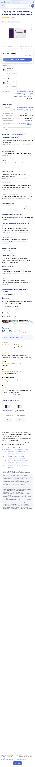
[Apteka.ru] (5, 2)
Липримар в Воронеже (8, 453)
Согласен (17, 763)
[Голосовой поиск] (29, 5)
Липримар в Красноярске (8, 462)
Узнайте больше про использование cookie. (14, 759)
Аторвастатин (29, 120)
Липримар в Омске (19, 453)
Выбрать (8, 420)
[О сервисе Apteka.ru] (33, 2)
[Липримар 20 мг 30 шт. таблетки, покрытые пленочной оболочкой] (9, 84)
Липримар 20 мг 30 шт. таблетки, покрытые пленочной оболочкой (20, 411)
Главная (3, 469)
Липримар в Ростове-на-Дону (9, 456)
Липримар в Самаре (18, 464)
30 (32, 129)
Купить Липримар (6, 449)
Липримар (20, 471)
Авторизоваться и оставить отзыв (13, 337)
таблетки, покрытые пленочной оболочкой (24, 123)
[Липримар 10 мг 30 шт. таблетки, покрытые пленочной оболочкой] (10, 71)
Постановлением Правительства (11, 492)
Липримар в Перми (21, 462)
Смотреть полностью (17, 134)
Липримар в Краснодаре (8, 451)
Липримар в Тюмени (7, 458)
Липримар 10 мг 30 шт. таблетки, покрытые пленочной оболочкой (7, 411)
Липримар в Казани (7, 464)
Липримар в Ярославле (8, 467)
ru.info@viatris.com (10, 313)
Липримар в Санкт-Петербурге (20, 449)
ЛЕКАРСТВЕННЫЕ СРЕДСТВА (12, 469)
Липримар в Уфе (22, 456)
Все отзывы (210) (17, 394)
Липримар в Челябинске (8, 465)
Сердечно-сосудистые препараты (9, 471)
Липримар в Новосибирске (22, 451)
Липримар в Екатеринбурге (9, 460)
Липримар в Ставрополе (21, 465)
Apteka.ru (22, 475)
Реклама (30, 320)
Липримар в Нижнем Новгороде (10, 455)
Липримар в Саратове (22, 460)
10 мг (31, 127)
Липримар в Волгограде (19, 458)
